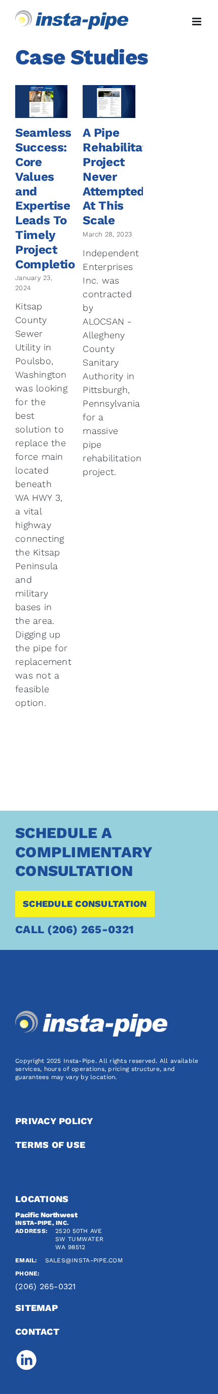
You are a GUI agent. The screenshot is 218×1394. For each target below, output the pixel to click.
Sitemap (36, 1307)
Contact (37, 1331)
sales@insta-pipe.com (84, 1260)
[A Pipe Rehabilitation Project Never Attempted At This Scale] (109, 101)
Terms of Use (50, 1144)
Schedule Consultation (85, 903)
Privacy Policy (54, 1121)
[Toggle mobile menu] (197, 21)
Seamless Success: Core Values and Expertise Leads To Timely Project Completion (48, 198)
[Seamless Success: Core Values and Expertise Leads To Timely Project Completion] (41, 101)
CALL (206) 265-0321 (74, 929)
